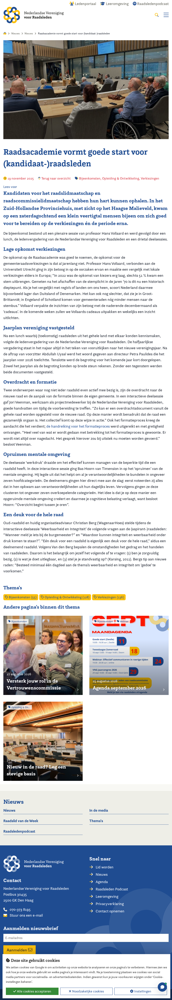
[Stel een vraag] (162, 987)
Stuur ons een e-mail (26, 915)
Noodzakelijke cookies (87, 991)
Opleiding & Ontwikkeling (120, 178)
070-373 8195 (20, 909)
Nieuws (15, 33)
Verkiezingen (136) (110, 597)
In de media (98, 810)
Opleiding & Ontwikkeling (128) (66, 597)
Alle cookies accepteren (33, 991)
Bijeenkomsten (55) (22, 597)
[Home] (33, 15)
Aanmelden (17, 949)
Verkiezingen (150, 178)
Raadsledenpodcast (19, 831)
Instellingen (142, 991)
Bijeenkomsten (89, 178)
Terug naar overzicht (55, 178)
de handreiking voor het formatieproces (78, 426)
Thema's (96, 820)
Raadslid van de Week (20, 820)
